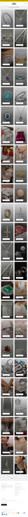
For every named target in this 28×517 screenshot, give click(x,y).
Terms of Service (17, 490)
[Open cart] (26, 3)
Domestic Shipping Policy (18, 487)
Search (15, 485)
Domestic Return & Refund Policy (18, 486)
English (12, 509)
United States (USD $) (5, 509)
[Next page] (16, 478)
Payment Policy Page (17, 492)
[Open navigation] (1, 3)
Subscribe (4, 504)
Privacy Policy (16, 491)
